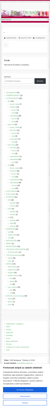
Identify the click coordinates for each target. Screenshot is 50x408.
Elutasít (25, 403)
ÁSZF (8, 327)
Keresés (7, 77)
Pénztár (9, 344)
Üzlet (8, 350)
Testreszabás (25, 396)
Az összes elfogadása (25, 390)
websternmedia (11, 38)
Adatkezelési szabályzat (14, 324)
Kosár (8, 338)
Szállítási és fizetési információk (17, 347)
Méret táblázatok (12, 341)
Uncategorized (40, 38)
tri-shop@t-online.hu (25, 363)
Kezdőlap (9, 335)
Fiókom (8, 330)
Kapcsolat (9, 332)
